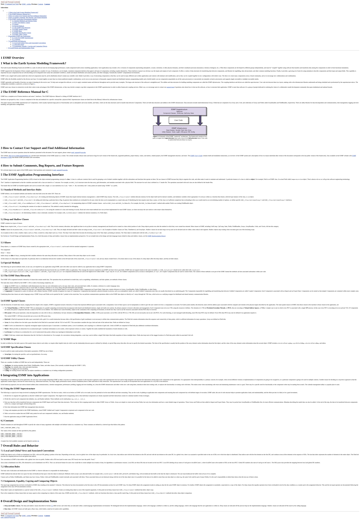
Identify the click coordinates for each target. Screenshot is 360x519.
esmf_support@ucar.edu (78, 152)
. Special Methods (18, 26)
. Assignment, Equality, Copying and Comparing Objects (29, 46)
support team (170, 87)
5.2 (52, 506)
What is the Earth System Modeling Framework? (23, 12)
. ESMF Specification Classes (21, 33)
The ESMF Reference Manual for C (19, 14)
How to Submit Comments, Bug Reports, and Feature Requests (27, 17)
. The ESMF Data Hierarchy (21, 27)
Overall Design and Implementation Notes (21, 48)
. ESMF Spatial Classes (19, 29)
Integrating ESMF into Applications (19, 36)
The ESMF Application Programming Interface (22, 19)
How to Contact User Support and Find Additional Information (27, 16)
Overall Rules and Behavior (17, 41)
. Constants (16, 39)
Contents (40, 4)
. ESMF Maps (17, 31)
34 (38, 441)
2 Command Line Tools (12, 4)
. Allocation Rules (18, 44)
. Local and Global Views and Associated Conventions (29, 43)
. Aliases (15, 24)
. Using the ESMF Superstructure (22, 38)
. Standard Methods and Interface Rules (24, 21)
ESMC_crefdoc (26, 4)
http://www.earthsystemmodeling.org (20, 155)
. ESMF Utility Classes (19, 34)
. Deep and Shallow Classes (21, 22)
